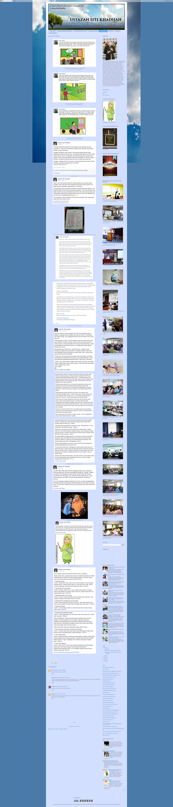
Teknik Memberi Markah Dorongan (109, 704)
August (106, 649)
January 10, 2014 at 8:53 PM (61, 686)
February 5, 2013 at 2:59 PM (60, 670)
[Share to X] (54, 663)
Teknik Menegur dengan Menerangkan (110, 710)
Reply (53, 673)
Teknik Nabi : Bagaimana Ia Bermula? (65, 31)
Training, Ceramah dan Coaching (80, 31)
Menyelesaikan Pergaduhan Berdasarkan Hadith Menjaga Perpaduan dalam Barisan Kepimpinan (116, 583)
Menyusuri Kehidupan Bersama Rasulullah (113, 769)
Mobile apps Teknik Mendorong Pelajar (111, 762)
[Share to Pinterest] (56, 663)
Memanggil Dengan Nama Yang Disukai (110, 675)
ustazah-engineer (107, 779)
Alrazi (53, 670)
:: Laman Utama (52, 31)
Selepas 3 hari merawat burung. (115, 741)
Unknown (53, 693)
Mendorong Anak (106, 680)
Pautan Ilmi (111, 31)
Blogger (117, 804)
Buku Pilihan (105, 669)
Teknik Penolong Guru (107, 719)
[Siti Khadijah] (103, 93)
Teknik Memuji (105, 708)
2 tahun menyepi (112, 752)
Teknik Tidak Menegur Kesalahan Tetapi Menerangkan (113, 728)
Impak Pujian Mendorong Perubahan (110, 673)
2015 (105, 655)
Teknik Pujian (105, 721)
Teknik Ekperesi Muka (107, 698)
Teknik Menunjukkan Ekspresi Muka (110, 712)
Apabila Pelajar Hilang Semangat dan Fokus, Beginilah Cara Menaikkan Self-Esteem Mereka (116, 598)
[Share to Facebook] (55, 663)
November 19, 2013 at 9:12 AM (63, 677)
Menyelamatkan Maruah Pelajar (109, 688)
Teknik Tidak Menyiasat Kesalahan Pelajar (111, 731)
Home (74, 722)
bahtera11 (54, 686)
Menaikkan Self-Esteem (107, 679)
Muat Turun (117, 31)
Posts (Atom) (77, 726)
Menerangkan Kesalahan (107, 686)
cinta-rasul (106, 740)
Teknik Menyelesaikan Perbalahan (109, 713)
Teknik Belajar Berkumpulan (108, 694)
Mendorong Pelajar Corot (107, 684)
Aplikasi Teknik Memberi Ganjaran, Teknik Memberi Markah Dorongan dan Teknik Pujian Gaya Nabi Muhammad (115, 607)
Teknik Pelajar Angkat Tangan (108, 717)
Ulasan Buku (105, 735)
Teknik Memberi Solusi (107, 706)
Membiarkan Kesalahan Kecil (108, 677)
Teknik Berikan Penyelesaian (108, 696)
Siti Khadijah (105, 92)
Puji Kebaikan (105, 692)
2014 (105, 657)
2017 (105, 647)
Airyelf (109, 804)
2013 (105, 659)
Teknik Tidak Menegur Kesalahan (109, 726)
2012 (105, 661)
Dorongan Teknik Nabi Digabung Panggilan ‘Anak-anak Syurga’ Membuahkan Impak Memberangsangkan (116, 615)
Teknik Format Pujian (107, 700)
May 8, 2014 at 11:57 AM (61, 693)
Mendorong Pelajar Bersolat (108, 682)
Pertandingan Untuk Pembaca (108, 690)
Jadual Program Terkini (93, 31)
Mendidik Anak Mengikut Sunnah (111, 760)
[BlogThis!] (53, 663)
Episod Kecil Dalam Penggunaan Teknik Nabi (111, 671)
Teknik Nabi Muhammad (107, 715)
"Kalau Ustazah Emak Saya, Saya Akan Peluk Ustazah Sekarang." (116, 637)
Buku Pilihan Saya (53, 33)
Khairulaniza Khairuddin (109, 750)
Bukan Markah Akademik (108, 667)
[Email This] (51, 663)
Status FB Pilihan (103, 31)
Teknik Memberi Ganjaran (108, 702)
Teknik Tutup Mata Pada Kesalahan (110, 733)
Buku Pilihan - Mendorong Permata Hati (116, 623)
